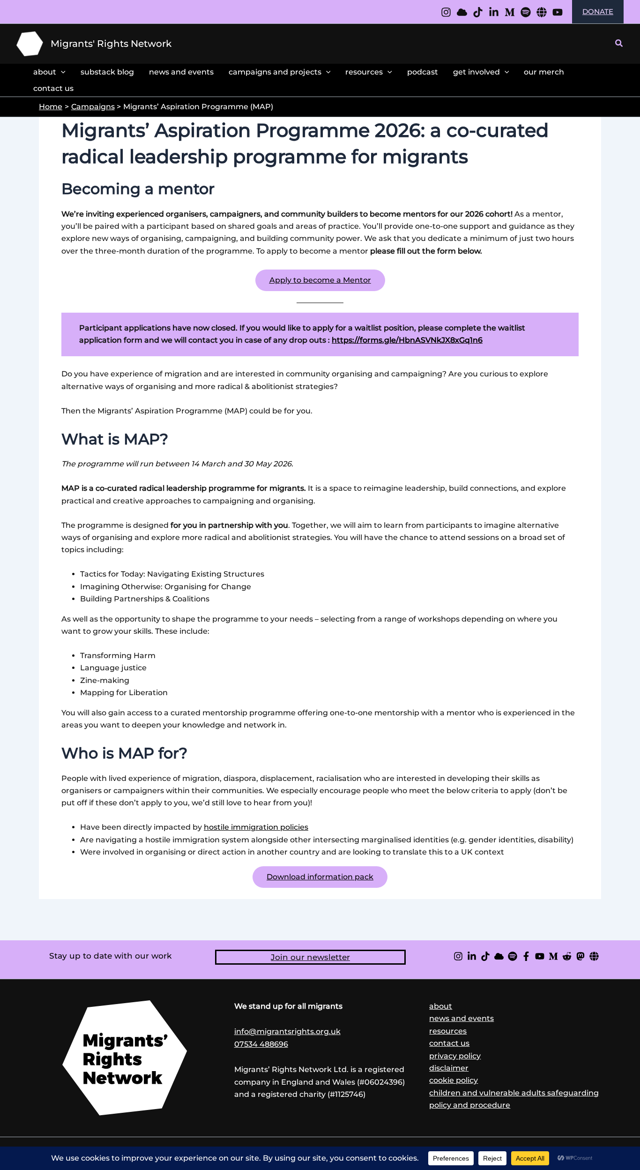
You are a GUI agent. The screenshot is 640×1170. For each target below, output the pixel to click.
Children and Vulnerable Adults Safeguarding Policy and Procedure (514, 1099)
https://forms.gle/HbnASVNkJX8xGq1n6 (407, 340)
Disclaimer (449, 1068)
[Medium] (510, 12)
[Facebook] (526, 956)
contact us (53, 88)
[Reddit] (567, 956)
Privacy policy (455, 1055)
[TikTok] (485, 956)
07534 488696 (261, 1044)
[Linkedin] (494, 12)
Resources (364, 72)
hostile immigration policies (256, 827)
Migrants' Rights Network (111, 43)
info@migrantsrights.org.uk (287, 1031)
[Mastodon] (580, 956)
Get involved (476, 72)
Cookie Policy (453, 1080)
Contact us (449, 1043)
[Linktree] (541, 12)
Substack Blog (107, 72)
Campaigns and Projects (275, 72)
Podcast (422, 72)
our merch (544, 72)
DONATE (597, 11)
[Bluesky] (499, 956)
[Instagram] (446, 12)
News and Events (181, 72)
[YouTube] (557, 12)
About (44, 72)
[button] (619, 44)
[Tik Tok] (478, 12)
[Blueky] (462, 12)
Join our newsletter (310, 957)
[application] (61, 72)
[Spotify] (526, 12)
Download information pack (320, 876)
